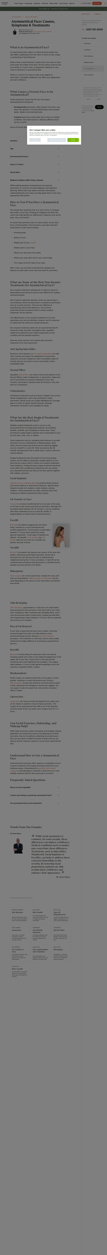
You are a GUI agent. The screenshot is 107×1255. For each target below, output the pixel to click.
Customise (35, 140)
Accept (73, 140)
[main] (54, 135)
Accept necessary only (56, 140)
